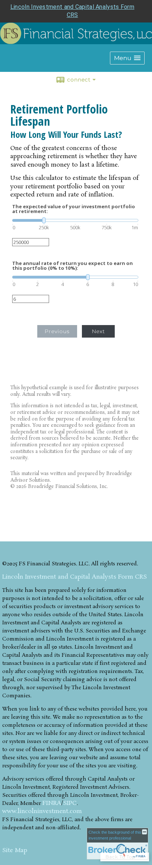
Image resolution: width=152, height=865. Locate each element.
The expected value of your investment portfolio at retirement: (73, 209)
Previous (57, 331)
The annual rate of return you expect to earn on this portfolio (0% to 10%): (72, 266)
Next (98, 331)
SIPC (70, 803)
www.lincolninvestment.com (42, 811)
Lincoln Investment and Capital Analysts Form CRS (74, 577)
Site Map (14, 850)
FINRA (51, 803)
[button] (127, 58)
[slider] (75, 220)
